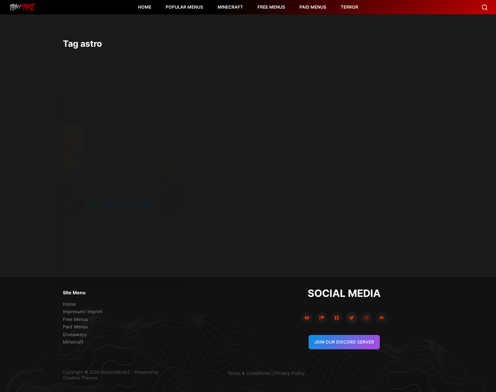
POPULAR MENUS (184, 7)
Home (69, 304)
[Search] (484, 7)
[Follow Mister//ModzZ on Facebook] (336, 318)
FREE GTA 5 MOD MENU (91, 101)
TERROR (349, 7)
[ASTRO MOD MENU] (122, 168)
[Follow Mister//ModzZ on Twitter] (351, 318)
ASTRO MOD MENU (98, 114)
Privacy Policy (289, 373)
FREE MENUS (271, 7)
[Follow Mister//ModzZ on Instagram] (366, 318)
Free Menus (75, 319)
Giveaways (75, 334)
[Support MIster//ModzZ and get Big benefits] (322, 318)
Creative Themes (80, 378)
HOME (144, 7)
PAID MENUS (312, 7)
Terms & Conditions (248, 373)
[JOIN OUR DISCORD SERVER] (381, 318)
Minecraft (73, 342)
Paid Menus (75, 327)
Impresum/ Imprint (82, 311)
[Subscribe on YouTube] (307, 318)
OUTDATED (123, 101)
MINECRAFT (230, 7)
